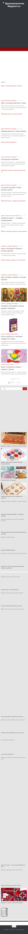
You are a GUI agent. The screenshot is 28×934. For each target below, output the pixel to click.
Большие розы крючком (9, 159)
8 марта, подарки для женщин (9, 303)
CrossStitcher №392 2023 (7, 754)
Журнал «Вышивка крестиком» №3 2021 (11, 885)
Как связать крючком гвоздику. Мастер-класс (12, 716)
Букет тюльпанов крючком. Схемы (13, 103)
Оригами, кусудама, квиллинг (9, 246)
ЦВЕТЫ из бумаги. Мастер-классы (10, 215)
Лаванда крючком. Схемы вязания (13, 131)
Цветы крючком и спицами (8, 100)
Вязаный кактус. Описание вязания (10, 589)
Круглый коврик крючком (8, 550)
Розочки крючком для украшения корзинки (11, 605)
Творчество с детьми (7, 364)
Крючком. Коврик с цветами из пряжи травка (13, 446)
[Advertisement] (14, 31)
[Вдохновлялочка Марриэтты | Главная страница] (14, 5)
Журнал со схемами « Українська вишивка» (12, 902)
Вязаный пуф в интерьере (8, 480)
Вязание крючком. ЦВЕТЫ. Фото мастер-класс (12, 732)
